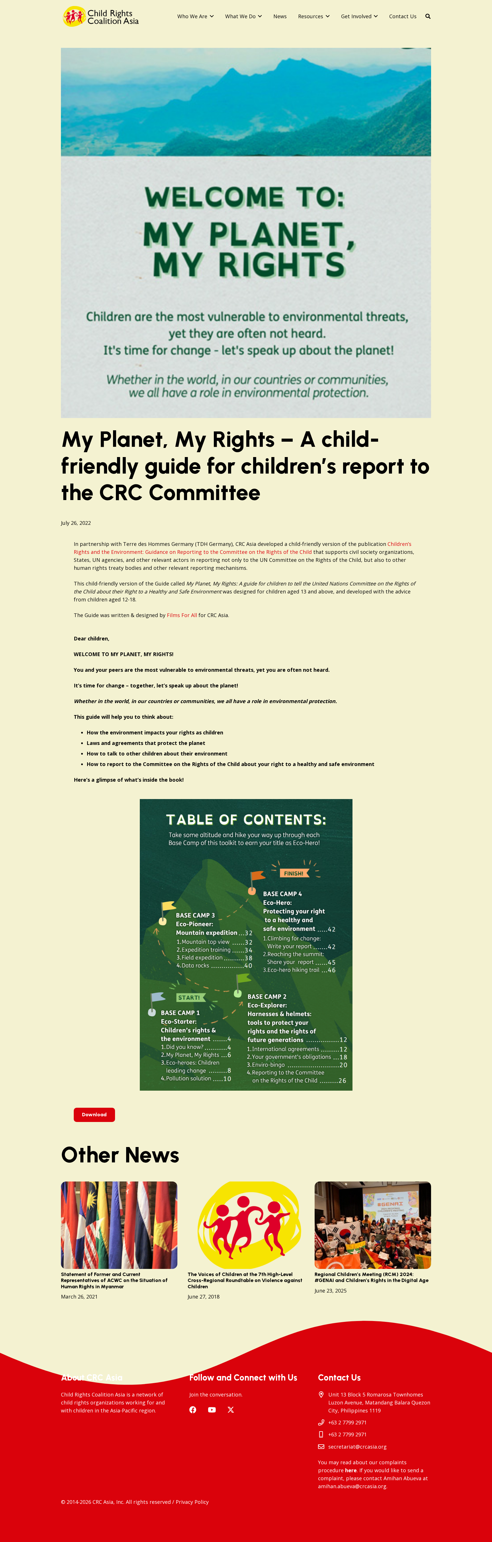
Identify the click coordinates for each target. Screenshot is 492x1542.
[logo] (103, 16)
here (351, 1470)
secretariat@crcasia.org (357, 1446)
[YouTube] (212, 1409)
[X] (230, 1410)
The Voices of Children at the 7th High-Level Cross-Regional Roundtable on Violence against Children (245, 1280)
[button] (210, 16)
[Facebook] (192, 1409)
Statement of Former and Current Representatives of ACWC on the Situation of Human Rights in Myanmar (114, 1280)
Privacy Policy (192, 1501)
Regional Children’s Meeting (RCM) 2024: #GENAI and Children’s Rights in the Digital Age (372, 1277)
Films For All (182, 615)
